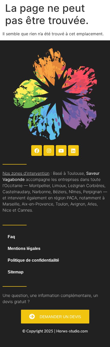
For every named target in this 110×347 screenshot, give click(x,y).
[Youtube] (61, 150)
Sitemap (16, 272)
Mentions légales (24, 248)
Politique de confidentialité (33, 260)
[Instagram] (48, 150)
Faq (11, 237)
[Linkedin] (73, 150)
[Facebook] (36, 150)
